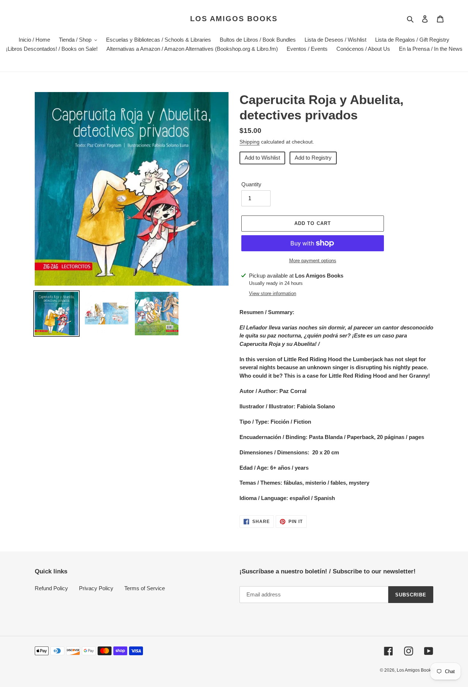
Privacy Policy (96, 588)
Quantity (251, 184)
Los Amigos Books (234, 19)
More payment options (312, 260)
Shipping (249, 142)
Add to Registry (313, 157)
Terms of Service (144, 588)
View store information (272, 293)
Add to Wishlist (262, 157)
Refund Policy (51, 588)
